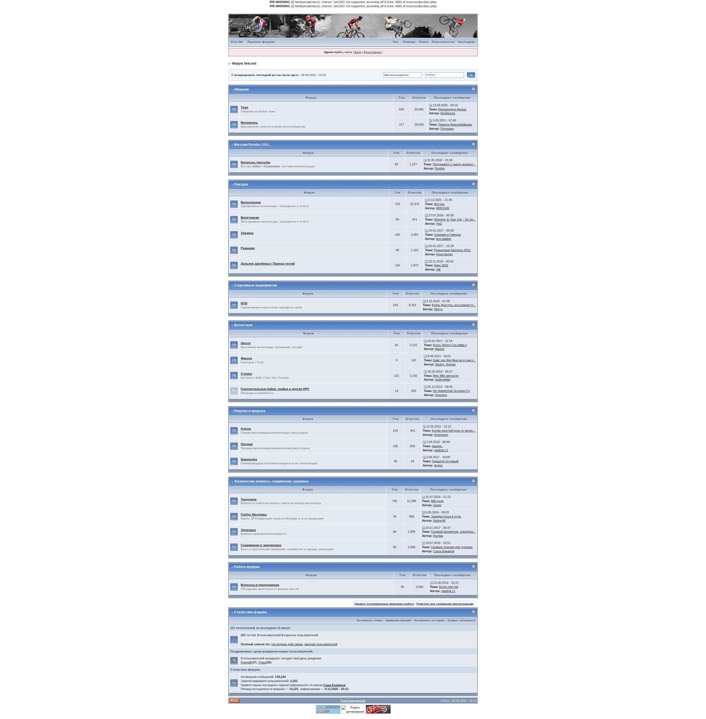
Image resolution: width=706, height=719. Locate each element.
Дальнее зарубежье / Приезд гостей (268, 263)
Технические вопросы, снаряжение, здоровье (271, 481)
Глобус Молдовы (254, 514)
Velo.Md (237, 41)
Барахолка (249, 459)
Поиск (424, 41)
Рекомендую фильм (452, 109)
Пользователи (443, 41)
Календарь (466, 41)
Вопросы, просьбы (255, 162)
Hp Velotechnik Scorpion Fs (451, 390)
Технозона (248, 499)
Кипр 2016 (441, 265)
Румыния (248, 248)
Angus (438, 465)
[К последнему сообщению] (430, 105)
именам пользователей (320, 644)
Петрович (447, 128)
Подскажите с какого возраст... (454, 164)
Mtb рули (437, 501)
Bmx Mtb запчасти (445, 375)
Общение (241, 89)
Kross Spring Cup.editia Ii (450, 345)
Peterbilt (246, 662)
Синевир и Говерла (447, 234)
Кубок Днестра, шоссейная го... (454, 305)
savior (437, 505)
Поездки (241, 184)
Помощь (409, 41)
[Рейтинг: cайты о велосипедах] (378, 709)
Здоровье (248, 530)
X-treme (246, 373)
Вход (358, 52)
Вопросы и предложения (260, 585)
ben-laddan (443, 238)
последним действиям (287, 644)
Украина (247, 233)
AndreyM (439, 520)
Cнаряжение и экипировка (261, 545)
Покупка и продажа (250, 411)
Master (440, 349)
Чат (396, 41)
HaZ (439, 223)
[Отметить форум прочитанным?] (234, 109)
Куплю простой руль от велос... (454, 430)
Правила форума (261, 41)
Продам (247, 444)
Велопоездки (251, 202)
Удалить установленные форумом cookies (384, 603)
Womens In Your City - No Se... (455, 219)
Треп (244, 107)
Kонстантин (444, 254)
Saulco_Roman (445, 364)
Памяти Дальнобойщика (455, 124)
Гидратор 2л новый (445, 461)
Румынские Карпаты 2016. (452, 250)
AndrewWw (442, 379)
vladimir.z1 (441, 450)
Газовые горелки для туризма (451, 547)
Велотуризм (250, 217)
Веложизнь (249, 122)
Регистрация (372, 52)
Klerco (438, 309)
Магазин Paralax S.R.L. (252, 145)
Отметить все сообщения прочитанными (444, 603)
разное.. (437, 446)
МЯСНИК (442, 208)
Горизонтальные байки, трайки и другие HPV (275, 389)
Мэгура (439, 204)
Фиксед (246, 358)
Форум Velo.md (244, 63)
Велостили (243, 325)
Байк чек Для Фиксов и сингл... (454, 360)
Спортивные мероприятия (255, 285)
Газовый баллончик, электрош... (453, 531)
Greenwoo (441, 434)
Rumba (440, 168)
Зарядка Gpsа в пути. (446, 516)
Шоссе (246, 343)
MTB (244, 303)
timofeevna (447, 113)
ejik (438, 269)
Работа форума (247, 567)
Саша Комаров (443, 551)
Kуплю (246, 428)
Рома (262, 662)
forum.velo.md (448, 586)
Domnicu (441, 395)
